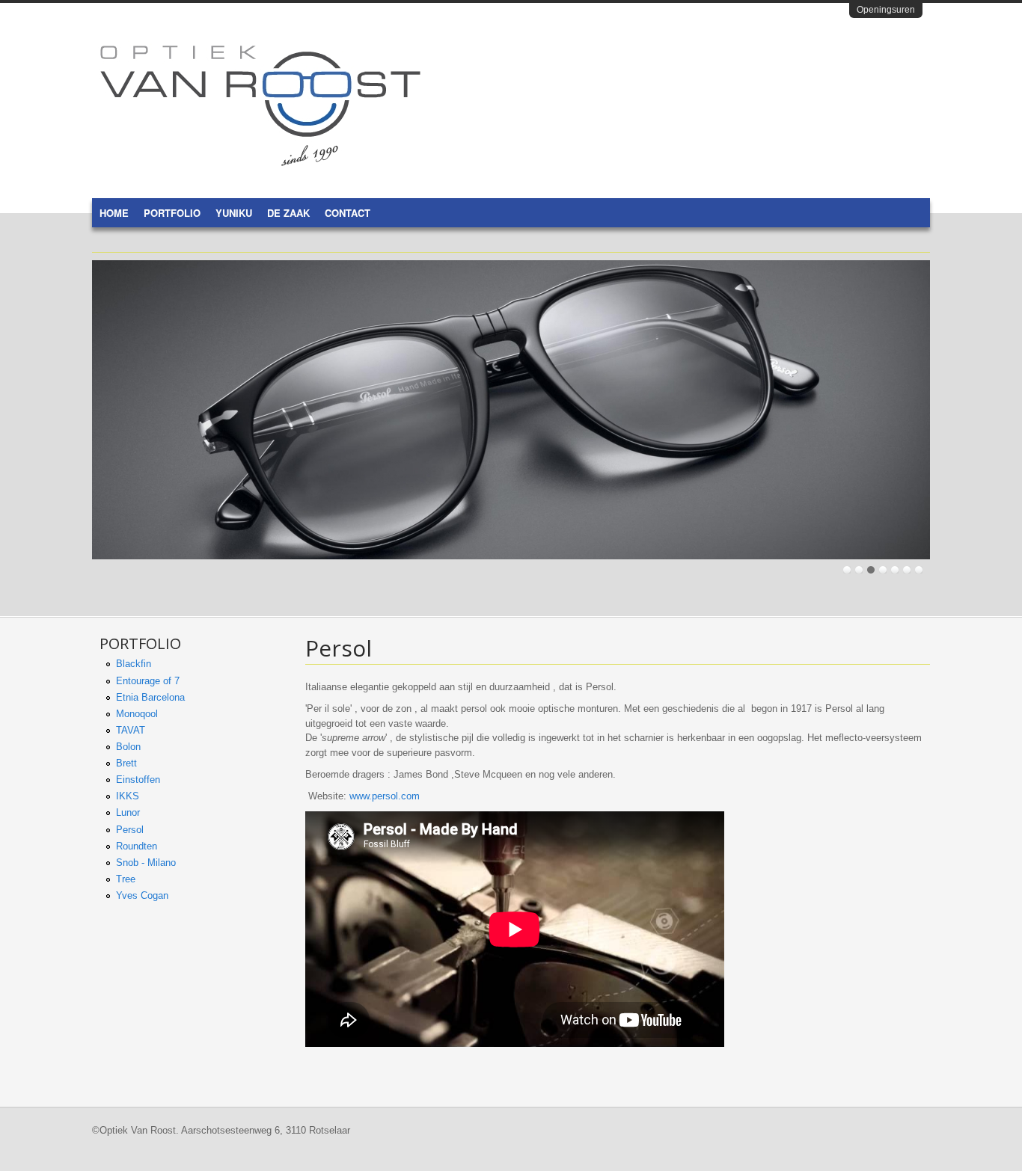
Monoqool (137, 713)
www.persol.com (384, 796)
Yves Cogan (142, 895)
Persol (130, 829)
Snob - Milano (146, 862)
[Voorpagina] (260, 162)
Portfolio (172, 213)
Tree (125, 879)
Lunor (128, 812)
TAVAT (130, 730)
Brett (126, 763)
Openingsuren (886, 9)
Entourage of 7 (148, 680)
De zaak (288, 213)
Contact (347, 213)
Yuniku (233, 213)
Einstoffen (138, 779)
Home (114, 213)
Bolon (128, 746)
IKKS (127, 796)
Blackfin (133, 663)
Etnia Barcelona (150, 697)
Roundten (136, 846)
